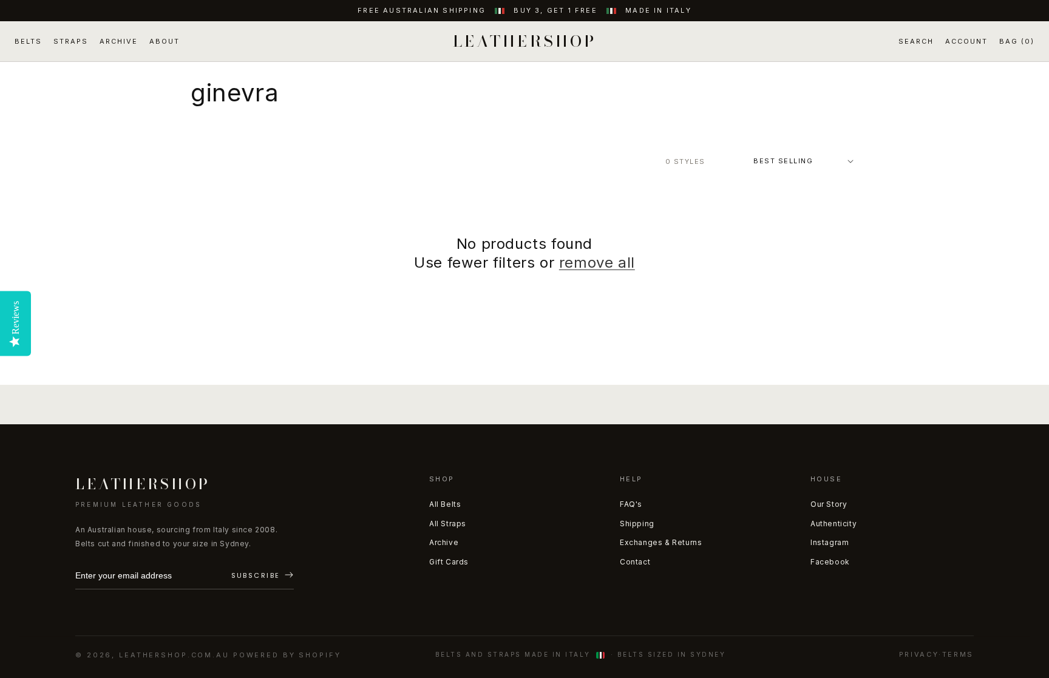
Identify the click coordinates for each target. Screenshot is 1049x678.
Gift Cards (449, 561)
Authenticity (833, 523)
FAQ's (631, 504)
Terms (958, 654)
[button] (916, 41)
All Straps (447, 523)
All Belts (445, 504)
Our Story (828, 504)
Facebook (830, 561)
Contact (635, 561)
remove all (597, 262)
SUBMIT (262, 576)
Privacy (919, 654)
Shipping (637, 523)
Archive (443, 542)
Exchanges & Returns (661, 542)
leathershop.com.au (174, 655)
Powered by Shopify (287, 655)
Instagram (829, 542)
